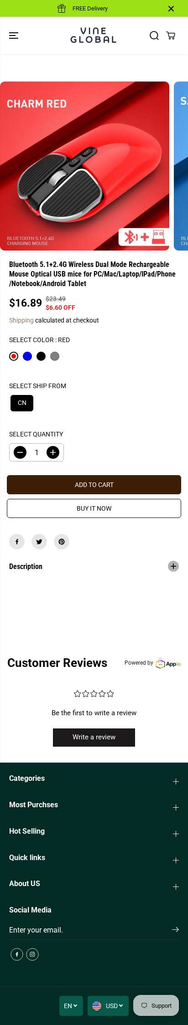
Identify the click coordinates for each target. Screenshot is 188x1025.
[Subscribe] (175, 931)
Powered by (139, 663)
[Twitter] (39, 541)
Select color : (39, 339)
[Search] (154, 35)
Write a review (94, 737)
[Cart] (170, 35)
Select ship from (37, 386)
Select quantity (36, 434)
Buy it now (94, 508)
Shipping (21, 320)
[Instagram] (32, 954)
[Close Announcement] (171, 8)
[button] (14, 35)
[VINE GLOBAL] (94, 35)
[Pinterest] (61, 541)
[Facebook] (17, 541)
